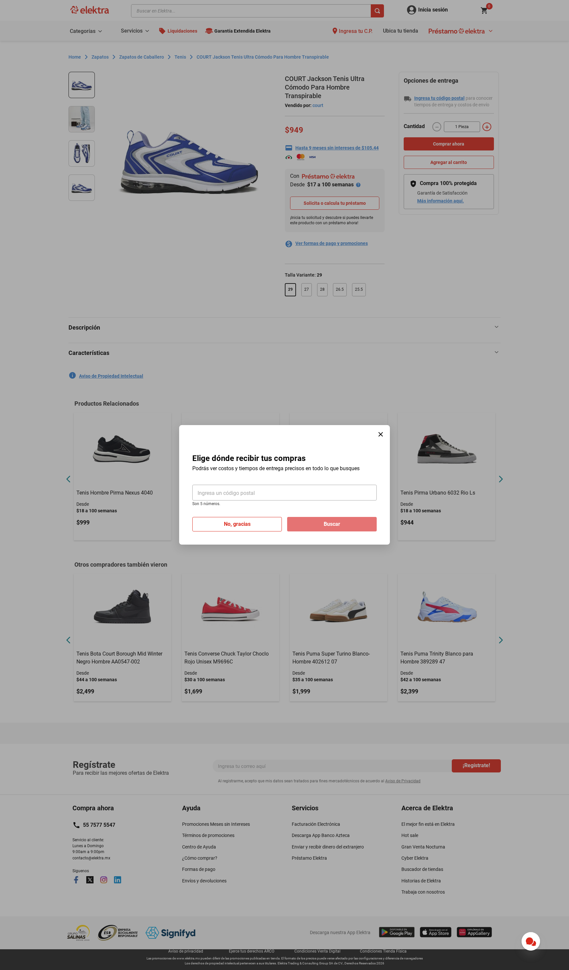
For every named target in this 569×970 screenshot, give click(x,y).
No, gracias (237, 524)
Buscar (332, 524)
